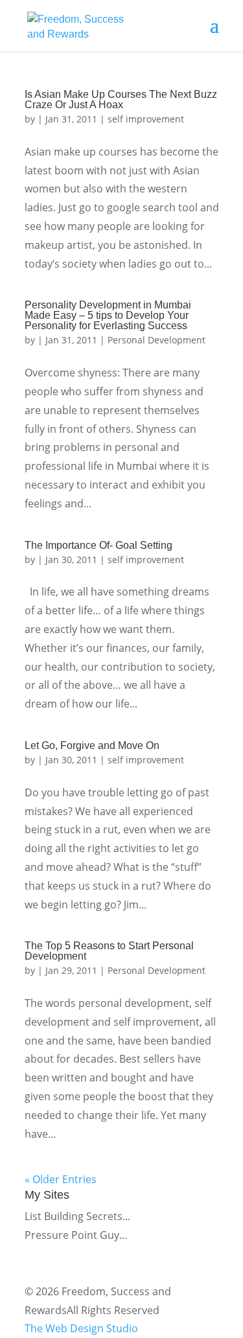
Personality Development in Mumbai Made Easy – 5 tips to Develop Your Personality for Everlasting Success (108, 315)
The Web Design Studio (81, 1328)
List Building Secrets (73, 1216)
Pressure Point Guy (72, 1235)
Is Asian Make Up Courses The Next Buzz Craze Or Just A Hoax (121, 99)
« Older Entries (61, 1179)
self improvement (146, 119)
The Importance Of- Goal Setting (98, 545)
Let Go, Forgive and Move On (92, 745)
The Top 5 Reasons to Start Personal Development (109, 951)
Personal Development (156, 340)
